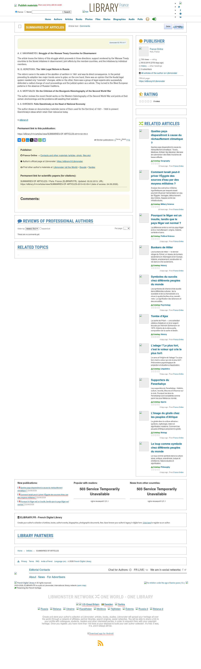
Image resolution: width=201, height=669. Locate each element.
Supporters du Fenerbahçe (160, 382)
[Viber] (36, 140)
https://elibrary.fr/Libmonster (70, 161)
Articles (29, 550)
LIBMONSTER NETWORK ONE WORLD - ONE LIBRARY (100, 597)
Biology (164, 432)
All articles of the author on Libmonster (159, 72)
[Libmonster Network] (164, 582)
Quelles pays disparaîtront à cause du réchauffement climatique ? (167, 137)
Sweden (108, 604)
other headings (155, 65)
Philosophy (165, 467)
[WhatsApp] (40, 140)
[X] (31, 140)
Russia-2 (143, 608)
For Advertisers (56, 577)
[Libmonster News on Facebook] (180, 10)
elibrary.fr (24, 119)
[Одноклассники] (23, 140)
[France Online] (143, 55)
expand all (46, 228)
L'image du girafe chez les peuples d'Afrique (165, 415)
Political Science (168, 236)
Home (20, 550)
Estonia (130, 608)
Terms (31, 561)
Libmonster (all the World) (66, 167)
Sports (163, 402)
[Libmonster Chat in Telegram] (131, 569)
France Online (156, 48)
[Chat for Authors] (180, 13)
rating (154, 59)
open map (82, 585)
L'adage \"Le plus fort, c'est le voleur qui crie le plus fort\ (166, 349)
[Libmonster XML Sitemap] (100, 645)
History (144, 66)
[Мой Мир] (27, 140)
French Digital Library (82, 561)
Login (181, 26)
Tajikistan (116, 608)
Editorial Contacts (39, 569)
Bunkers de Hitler (162, 247)
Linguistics (165, 368)
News (41, 577)
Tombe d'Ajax (159, 316)
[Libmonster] (15, 573)
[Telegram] (44, 140)
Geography (165, 160)
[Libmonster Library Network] (187, 582)
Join (175, 26)
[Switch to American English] (180, 3)
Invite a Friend (46, 561)
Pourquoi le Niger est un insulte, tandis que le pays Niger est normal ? (166, 219)
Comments (85, 25)
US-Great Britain (90, 604)
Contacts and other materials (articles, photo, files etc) (65, 155)
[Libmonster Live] (180, 17)
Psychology (166, 305)
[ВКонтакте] (19, 140)
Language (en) (60, 561)
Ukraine (70, 608)
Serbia (121, 604)
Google (83, 167)
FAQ (37, 561)
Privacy (24, 561)
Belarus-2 (158, 608)
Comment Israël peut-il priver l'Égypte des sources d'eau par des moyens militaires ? (165, 177)
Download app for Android (101, 633)
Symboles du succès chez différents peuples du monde (165, 280)
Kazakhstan (85, 608)
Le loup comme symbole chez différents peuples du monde (166, 447)
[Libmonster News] (179, 6)
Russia (44, 608)
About (32, 577)
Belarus (57, 608)
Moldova (101, 608)
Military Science (167, 204)
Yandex (91, 167)
